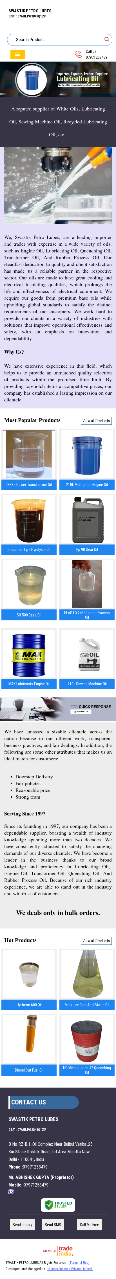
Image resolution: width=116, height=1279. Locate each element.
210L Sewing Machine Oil (87, 684)
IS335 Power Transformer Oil (29, 484)
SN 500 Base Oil (29, 615)
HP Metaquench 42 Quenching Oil (87, 1070)
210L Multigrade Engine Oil (87, 484)
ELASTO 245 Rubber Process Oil (87, 615)
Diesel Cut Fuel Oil (29, 1070)
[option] (58, 79)
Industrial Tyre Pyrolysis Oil (29, 549)
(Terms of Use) (79, 1263)
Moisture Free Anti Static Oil (87, 1005)
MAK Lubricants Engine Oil (29, 684)
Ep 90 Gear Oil (87, 549)
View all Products (96, 421)
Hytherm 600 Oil (29, 1005)
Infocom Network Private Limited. (70, 1269)
